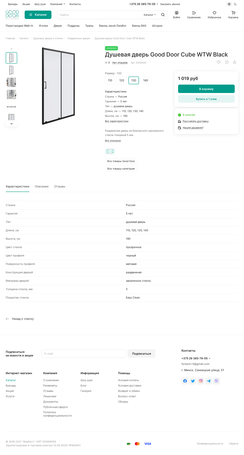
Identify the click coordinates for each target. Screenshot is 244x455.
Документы (50, 401)
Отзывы (59, 186)
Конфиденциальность (210, 443)
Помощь (124, 373)
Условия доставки (129, 385)
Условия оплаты (128, 380)
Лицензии (49, 396)
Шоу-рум (86, 380)
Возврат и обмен (129, 391)
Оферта (233, 443)
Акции (10, 391)
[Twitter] (192, 381)
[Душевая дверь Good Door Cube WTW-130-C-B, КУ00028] (58, 86)
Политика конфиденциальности (57, 413)
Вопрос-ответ (127, 396)
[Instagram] (200, 381)
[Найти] (162, 15)
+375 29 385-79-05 (142, 4)
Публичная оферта (55, 407)
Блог (84, 385)
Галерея (86, 391)
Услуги (10, 396)
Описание (42, 186)
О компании (51, 380)
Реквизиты (50, 385)
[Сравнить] (227, 62)
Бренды (11, 385)
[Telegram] (208, 381)
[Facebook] (185, 381)
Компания (50, 373)
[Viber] (216, 381)
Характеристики (17, 186)
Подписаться (141, 353)
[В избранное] (218, 62)
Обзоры (123, 401)
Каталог (11, 380)
